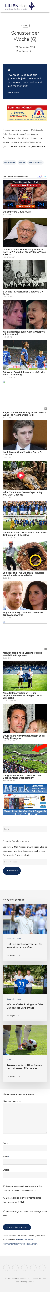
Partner (31, 1281)
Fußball (22, 162)
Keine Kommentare (25, 51)
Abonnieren (12, 871)
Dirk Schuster (9, 162)
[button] (45, 7)
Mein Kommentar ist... (12, 1101)
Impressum (24, 1279)
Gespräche (11, 939)
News (25, 25)
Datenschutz (35, 1279)
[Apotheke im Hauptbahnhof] (27, 122)
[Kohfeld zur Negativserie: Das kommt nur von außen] (25, 932)
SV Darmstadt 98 (35, 162)
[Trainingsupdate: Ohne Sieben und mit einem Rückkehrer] (25, 1053)
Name (6, 1143)
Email (6, 1156)
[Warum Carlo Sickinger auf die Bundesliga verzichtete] (25, 993)
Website (7, 1170)
